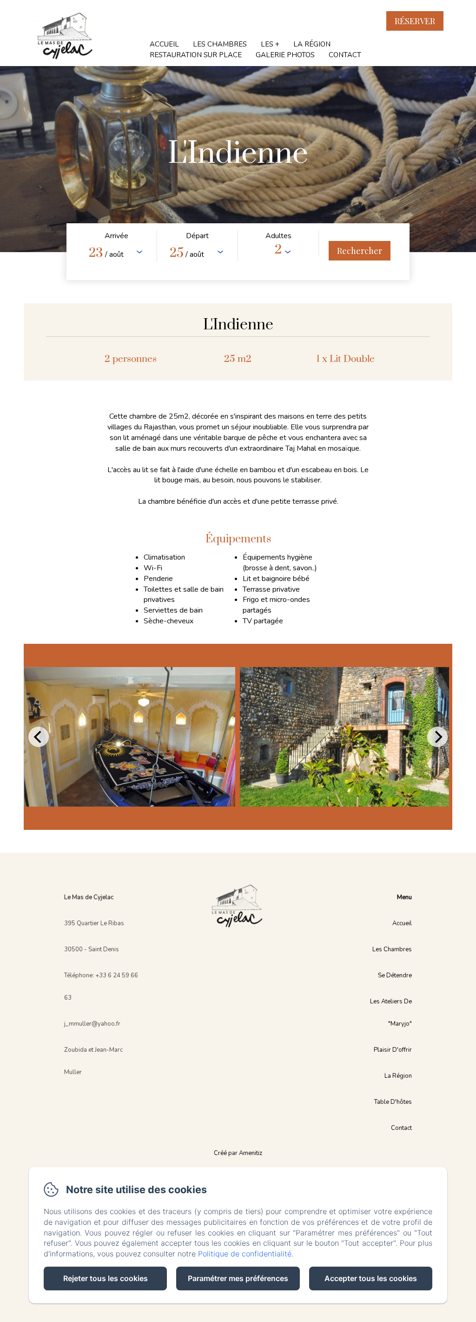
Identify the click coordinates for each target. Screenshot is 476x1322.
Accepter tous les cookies (370, 1278)
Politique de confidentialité (244, 1253)
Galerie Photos (285, 55)
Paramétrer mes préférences (238, 1278)
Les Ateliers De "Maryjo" (391, 1012)
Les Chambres (220, 44)
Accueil (164, 44)
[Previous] (38, 737)
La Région (312, 44)
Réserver (415, 21)
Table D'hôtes (393, 1102)
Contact (345, 55)
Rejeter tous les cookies (105, 1278)
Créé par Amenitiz (238, 1153)
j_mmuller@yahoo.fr (92, 1024)
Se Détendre (395, 975)
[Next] (437, 737)
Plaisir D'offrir (393, 1050)
